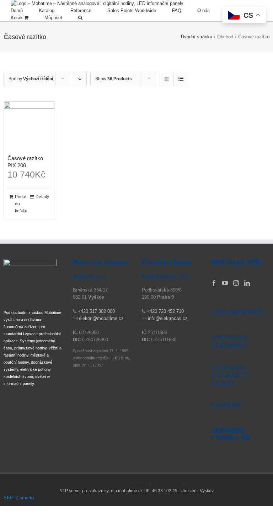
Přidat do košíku (21, 203)
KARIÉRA (226, 405)
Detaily (42, 196)
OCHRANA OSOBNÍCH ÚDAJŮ (229, 375)
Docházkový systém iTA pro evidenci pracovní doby (136, 483)
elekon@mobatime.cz (101, 318)
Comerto (25, 497)
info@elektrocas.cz (168, 318)
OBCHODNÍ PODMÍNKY (229, 341)
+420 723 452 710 (165, 311)
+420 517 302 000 (96, 311)
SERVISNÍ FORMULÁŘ (231, 434)
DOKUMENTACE (237, 312)
